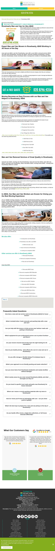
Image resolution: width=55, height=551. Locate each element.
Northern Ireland (15, 532)
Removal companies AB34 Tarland (28, 275)
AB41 (19, 152)
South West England (40, 528)
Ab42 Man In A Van (28, 138)
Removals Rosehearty (28, 255)
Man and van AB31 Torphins (28, 281)
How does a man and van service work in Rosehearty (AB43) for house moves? (26, 314)
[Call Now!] (27, 12)
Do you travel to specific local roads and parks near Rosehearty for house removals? (26, 385)
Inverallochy (11, 135)
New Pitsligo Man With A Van (28, 133)
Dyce (29, 135)
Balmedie (38, 135)
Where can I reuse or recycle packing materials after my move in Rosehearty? (26, 392)
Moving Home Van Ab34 (28, 144)
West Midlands (15, 529)
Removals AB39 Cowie (28, 269)
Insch (6, 135)
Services (41, 8)
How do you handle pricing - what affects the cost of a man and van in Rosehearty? (26, 350)
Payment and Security (40, 532)
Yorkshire (40, 529)
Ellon (3, 135)
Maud (43, 135)
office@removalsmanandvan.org (29, 506)
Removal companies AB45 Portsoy (28, 287)
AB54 (28, 152)
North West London (16, 524)
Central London (41, 522)
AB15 (25, 152)
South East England (16, 528)
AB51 (3, 152)
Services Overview (40, 535)
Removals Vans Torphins (28, 124)
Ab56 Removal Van (28, 141)
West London (16, 520)
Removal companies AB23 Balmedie (28, 272)
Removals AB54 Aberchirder (28, 290)
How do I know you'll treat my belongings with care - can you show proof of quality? (26, 399)
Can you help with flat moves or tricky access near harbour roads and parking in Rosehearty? (26, 329)
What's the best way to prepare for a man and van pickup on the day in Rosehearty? (26, 406)
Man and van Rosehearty (28, 261)
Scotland (40, 531)
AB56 (22, 152)
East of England (41, 525)
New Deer (16, 135)
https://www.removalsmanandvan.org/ (29, 507)
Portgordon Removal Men (28, 130)
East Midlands (15, 525)
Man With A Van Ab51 (28, 147)
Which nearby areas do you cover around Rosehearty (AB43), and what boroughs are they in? (26, 377)
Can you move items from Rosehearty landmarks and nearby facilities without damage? (26, 370)
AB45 (6, 152)
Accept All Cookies (7, 547)
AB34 (9, 152)
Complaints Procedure (15, 533)
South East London (40, 521)
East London (16, 521)
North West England (40, 527)
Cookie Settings (5, 544)
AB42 (32, 152)
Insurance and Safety (15, 535)
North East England (16, 527)
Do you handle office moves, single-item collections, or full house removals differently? (27, 413)
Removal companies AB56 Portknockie (28, 296)
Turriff (26, 135)
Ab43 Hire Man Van (28, 150)
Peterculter (22, 135)
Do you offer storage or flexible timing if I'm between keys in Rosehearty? (26, 357)
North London (40, 520)
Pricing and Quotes (40, 536)
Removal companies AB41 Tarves (28, 278)
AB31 (15, 152)
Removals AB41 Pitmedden (28, 284)
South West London (16, 522)
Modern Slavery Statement (15, 536)
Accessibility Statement (40, 533)
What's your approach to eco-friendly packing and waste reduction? (26, 364)
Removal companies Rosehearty (28, 258)
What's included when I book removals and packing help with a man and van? (26, 321)
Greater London (41, 524)
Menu (14, 8)
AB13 (12, 152)
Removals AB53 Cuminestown (28, 293)
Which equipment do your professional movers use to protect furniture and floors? (26, 336)
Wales (15, 531)
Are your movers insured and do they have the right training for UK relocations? (26, 343)
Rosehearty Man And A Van (28, 127)
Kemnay (33, 135)
